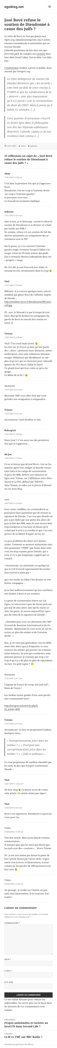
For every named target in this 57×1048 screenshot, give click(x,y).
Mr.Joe (8, 454)
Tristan (8, 333)
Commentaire (11, 67)
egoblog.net (14, 6)
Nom (7, 959)
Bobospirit (10, 430)
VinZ (7, 281)
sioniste (41, 53)
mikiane (9, 211)
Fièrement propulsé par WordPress (18, 1044)
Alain (7, 173)
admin (23, 146)
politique (33, 146)
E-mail (8, 971)
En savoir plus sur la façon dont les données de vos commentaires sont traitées (28, 1006)
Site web (8, 982)
